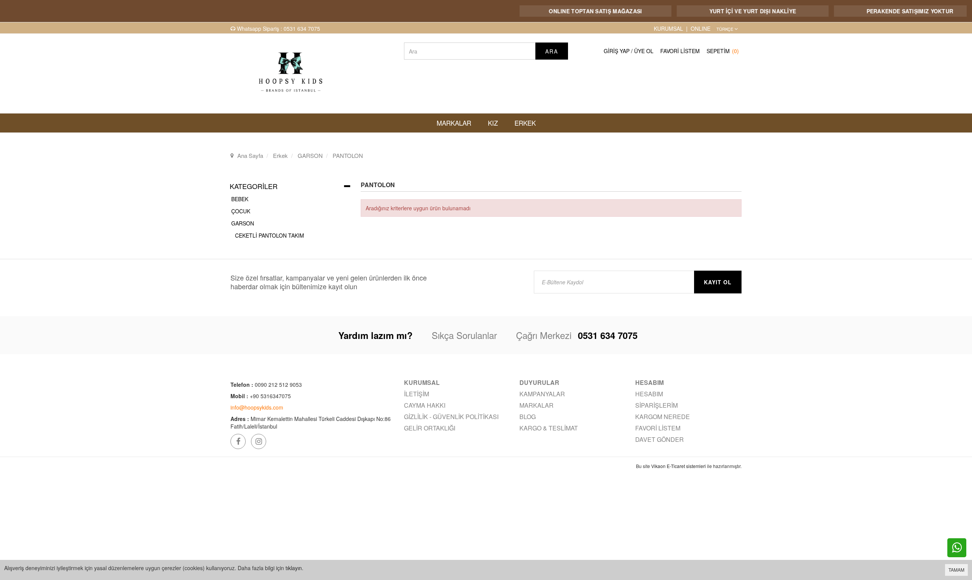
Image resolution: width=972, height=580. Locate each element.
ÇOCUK (240, 211)
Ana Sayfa (250, 155)
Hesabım (649, 393)
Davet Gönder (659, 439)
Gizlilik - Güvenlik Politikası (451, 416)
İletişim (416, 393)
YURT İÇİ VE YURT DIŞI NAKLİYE (740, 11)
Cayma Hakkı (424, 405)
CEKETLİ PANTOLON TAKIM (269, 235)
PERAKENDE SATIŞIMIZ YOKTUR (898, 11)
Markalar (536, 405)
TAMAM (956, 569)
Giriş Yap (617, 51)
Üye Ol (643, 51)
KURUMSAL (668, 28)
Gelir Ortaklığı (429, 428)
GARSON (242, 223)
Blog (527, 416)
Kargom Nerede (662, 416)
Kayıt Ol (718, 282)
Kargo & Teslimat (548, 428)
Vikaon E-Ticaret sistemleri (678, 466)
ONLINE (700, 28)
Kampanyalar (542, 393)
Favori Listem (680, 51)
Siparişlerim (656, 405)
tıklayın (294, 568)
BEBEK (239, 199)
